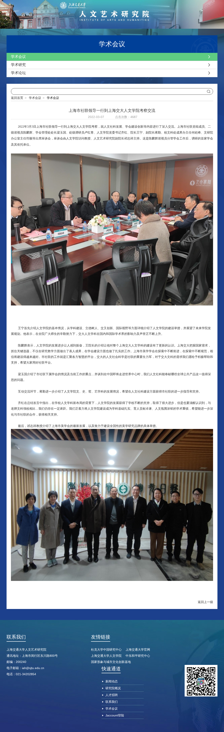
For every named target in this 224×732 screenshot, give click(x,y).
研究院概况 (113, 688)
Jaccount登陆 (114, 715)
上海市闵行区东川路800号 (40, 655)
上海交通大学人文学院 (106, 655)
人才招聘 (111, 695)
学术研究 (18, 65)
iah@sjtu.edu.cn (33, 668)
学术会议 (18, 57)
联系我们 (111, 701)
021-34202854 (26, 674)
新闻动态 (111, 681)
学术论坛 (18, 73)
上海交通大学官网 (138, 649)
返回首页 (17, 98)
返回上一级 (205, 602)
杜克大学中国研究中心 (106, 649)
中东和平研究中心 (138, 655)
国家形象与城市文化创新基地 (111, 662)
